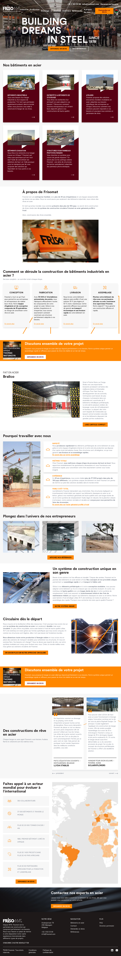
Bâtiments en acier (78, 923)
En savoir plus (9, 324)
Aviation (57, 11)
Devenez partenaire (109, 4)
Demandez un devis (78, 929)
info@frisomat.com (90, 4)
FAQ (101, 923)
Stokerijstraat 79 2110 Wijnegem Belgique (48, 925)
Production (34, 10)
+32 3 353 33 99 (74, 4)
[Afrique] (116, 11)
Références (77, 11)
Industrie (24, 10)
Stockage (45, 11)
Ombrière (66, 11)
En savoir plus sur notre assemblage (66, 455)
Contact (74, 926)
